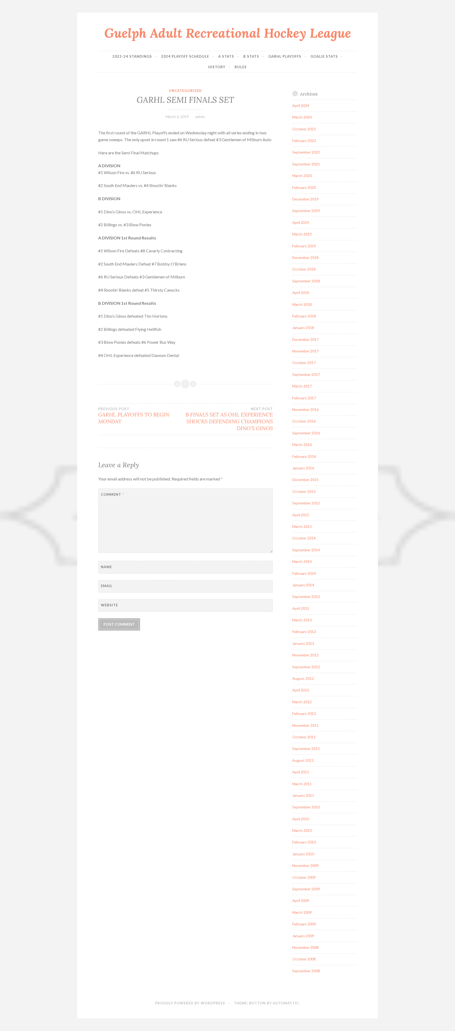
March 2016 (302, 444)
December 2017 (305, 339)
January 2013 (303, 643)
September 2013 (306, 596)
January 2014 (303, 585)
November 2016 (305, 409)
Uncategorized (185, 91)
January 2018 (303, 327)
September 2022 (306, 152)
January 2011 (303, 795)
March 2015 (302, 526)
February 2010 (304, 842)
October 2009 (304, 877)
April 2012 (300, 690)
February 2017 (304, 398)
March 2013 (302, 620)
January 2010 (303, 854)
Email (106, 586)
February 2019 (304, 246)
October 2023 (304, 129)
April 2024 (300, 105)
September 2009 (306, 889)
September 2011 (306, 748)
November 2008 (305, 947)
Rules (241, 67)
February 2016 (304, 456)
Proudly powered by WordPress (190, 1003)
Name (106, 567)
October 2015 (304, 491)
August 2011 (303, 760)
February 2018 (304, 316)
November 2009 (305, 865)
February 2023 (304, 140)
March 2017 (302, 386)
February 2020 (304, 187)
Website (109, 605)
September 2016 (306, 433)
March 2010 (302, 830)
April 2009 (300, 900)
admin (200, 116)
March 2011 (302, 784)
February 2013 (304, 631)
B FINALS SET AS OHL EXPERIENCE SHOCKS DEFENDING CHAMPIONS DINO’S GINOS (229, 419)
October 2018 (304, 269)
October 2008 (304, 959)
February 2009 (304, 924)
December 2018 (305, 257)
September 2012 (306, 667)
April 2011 (300, 772)
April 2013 (300, 608)
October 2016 (304, 421)
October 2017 (304, 362)
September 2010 (306, 807)
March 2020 (302, 175)
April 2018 (300, 292)
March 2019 (302, 234)
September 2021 (306, 164)
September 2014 (306, 550)
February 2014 (304, 573)
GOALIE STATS (324, 56)
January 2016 (303, 468)
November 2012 (305, 655)
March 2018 (302, 304)
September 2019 (306, 210)
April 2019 (300, 222)
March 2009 (302, 912)
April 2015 (300, 515)
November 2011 (305, 725)
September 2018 (306, 281)
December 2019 (305, 199)
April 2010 (300, 819)
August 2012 (303, 678)
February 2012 (304, 713)
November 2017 (305, 351)
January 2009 (303, 936)
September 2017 (306, 374)
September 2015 (306, 503)
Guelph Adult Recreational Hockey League (227, 33)
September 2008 (306, 971)
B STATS (251, 56)
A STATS (226, 56)
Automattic (286, 1003)
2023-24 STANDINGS (132, 56)
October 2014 (304, 538)
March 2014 (302, 561)
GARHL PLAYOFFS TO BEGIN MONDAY (133, 416)
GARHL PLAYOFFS (284, 56)
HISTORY (216, 67)
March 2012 (302, 702)
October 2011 (304, 737)
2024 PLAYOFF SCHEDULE (185, 56)
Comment (112, 494)
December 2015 (305, 479)
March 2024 (302, 117)
